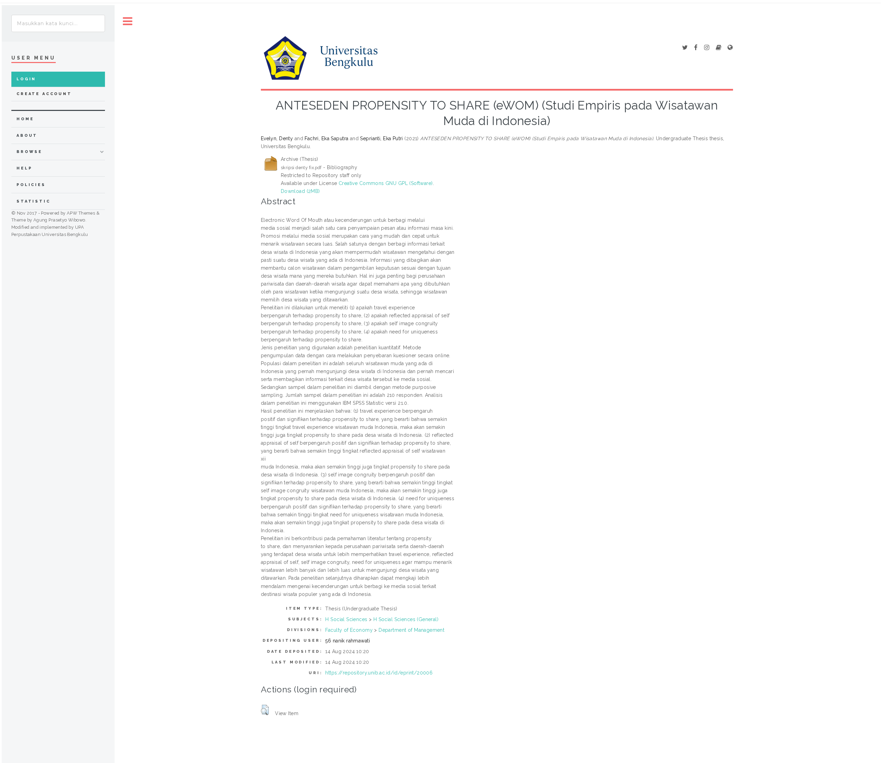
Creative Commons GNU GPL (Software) (386, 183)
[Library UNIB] (730, 48)
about (27, 135)
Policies (31, 185)
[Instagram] (706, 48)
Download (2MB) (300, 191)
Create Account (44, 94)
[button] (265, 710)
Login (26, 79)
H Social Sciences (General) (405, 619)
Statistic (34, 201)
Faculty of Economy (349, 630)
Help (24, 168)
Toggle (128, 21)
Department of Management (411, 630)
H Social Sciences (346, 619)
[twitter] (685, 48)
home (25, 119)
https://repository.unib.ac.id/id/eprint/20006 (379, 673)
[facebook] (696, 48)
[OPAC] (718, 48)
